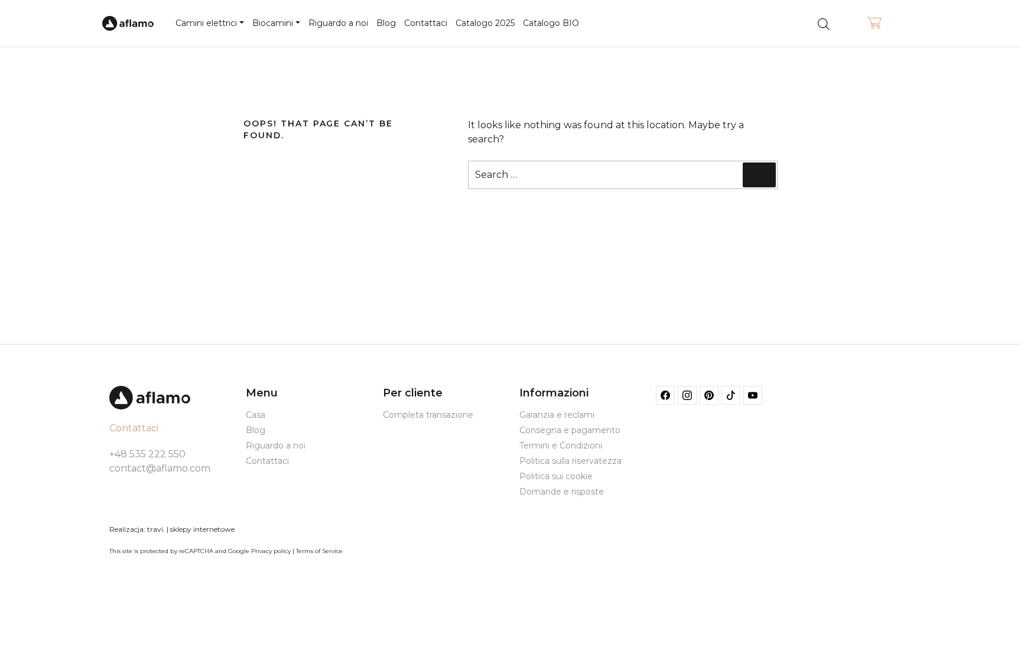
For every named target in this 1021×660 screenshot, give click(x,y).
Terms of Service (319, 551)
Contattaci (425, 23)
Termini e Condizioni (560, 445)
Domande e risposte (561, 491)
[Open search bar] (824, 23)
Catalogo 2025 (485, 23)
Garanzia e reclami (556, 414)
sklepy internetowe (202, 529)
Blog (386, 23)
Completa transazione (428, 414)
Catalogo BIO (551, 23)
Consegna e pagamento (569, 430)
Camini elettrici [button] (206, 23)
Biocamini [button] (272, 23)
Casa (255, 414)
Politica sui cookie (556, 476)
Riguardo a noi (338, 23)
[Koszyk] (874, 23)
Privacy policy (271, 551)
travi (155, 529)
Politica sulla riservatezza (570, 461)
